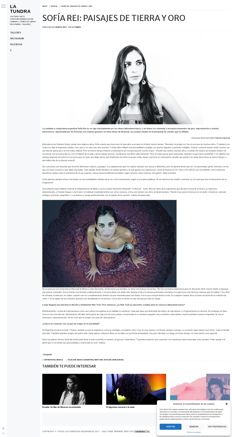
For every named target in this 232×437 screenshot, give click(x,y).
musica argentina (85, 360)
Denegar (193, 426)
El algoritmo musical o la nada (120, 407)
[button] (226, 404)
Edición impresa (222, 138)
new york (98, 360)
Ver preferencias (217, 426)
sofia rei (108, 360)
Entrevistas (50, 360)
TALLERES (15, 32)
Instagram (17, 38)
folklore (72, 360)
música (59, 360)
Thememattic (142, 431)
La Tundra (20, 9)
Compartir (47, 354)
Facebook (16, 44)
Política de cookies (194, 432)
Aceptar (170, 426)
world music (118, 360)
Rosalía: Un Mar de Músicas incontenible (61, 407)
